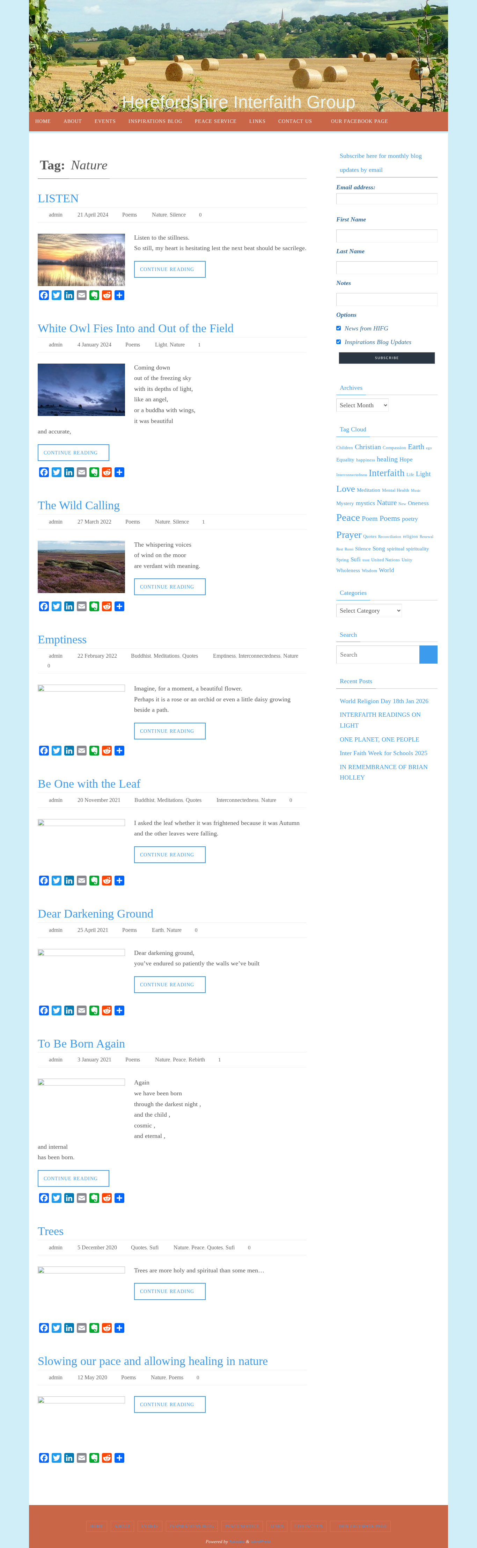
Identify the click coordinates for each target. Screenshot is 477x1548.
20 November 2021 (99, 800)
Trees (51, 1231)
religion (410, 536)
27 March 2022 (94, 522)
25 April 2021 (93, 930)
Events (150, 1526)
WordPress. (261, 1541)
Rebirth (197, 1060)
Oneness (418, 503)
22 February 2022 (97, 656)
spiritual (395, 549)
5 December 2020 (97, 1247)
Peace (179, 1060)
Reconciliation (389, 537)
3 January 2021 (94, 1060)
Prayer (348, 534)
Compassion (394, 447)
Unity (407, 559)
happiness (365, 459)
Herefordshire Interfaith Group (238, 102)
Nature (159, 215)
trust (365, 560)
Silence (178, 215)
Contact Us (309, 1526)
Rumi (349, 549)
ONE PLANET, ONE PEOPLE (379, 739)
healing (387, 459)
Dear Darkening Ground (95, 913)
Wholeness (348, 570)
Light (161, 345)
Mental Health (395, 490)
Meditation (368, 490)
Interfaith (387, 473)
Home (96, 1526)
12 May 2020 (92, 1377)
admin (56, 215)
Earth (158, 930)
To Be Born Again (81, 1043)
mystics (365, 502)
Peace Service (242, 1526)
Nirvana (237, 1541)
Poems (129, 215)
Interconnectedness (259, 656)
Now (402, 504)
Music (416, 490)
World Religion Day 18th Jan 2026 (384, 701)
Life (410, 474)
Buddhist (141, 656)
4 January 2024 (94, 345)
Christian (368, 447)
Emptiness (62, 639)
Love (345, 489)
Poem (370, 518)
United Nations (385, 559)
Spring (342, 559)
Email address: (355, 187)
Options (346, 314)
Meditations (166, 656)
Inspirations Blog (192, 1526)
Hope (406, 459)
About (122, 1526)
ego (429, 448)
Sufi (154, 1247)
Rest (339, 549)
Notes (343, 282)
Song (379, 548)
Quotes (190, 656)
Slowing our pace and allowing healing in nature (153, 1360)
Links (277, 1526)
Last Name (350, 251)
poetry (410, 518)
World (386, 570)
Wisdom (369, 570)
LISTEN (58, 198)
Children (344, 447)
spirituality (417, 549)
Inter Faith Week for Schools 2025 (383, 753)
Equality (345, 459)
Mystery (345, 503)
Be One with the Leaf (89, 783)
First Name (351, 219)
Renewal (426, 537)
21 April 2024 (93, 215)
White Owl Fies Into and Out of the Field (136, 328)
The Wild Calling (79, 505)
